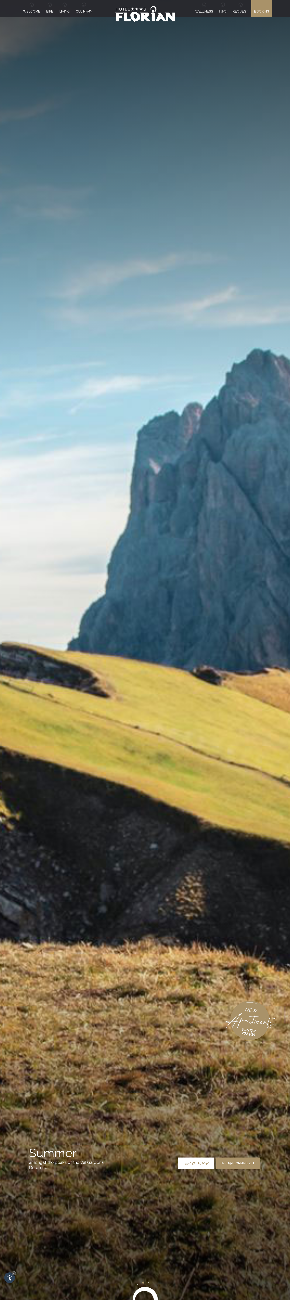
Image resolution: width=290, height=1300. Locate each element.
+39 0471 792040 (196, 1163)
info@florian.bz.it (238, 1163)
